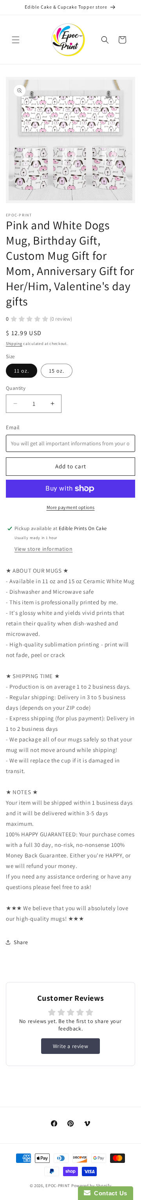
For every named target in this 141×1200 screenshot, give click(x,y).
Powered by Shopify (91, 1185)
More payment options (71, 507)
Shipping (14, 343)
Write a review (70, 1046)
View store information (43, 548)
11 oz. (21, 370)
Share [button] (21, 942)
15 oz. (56, 370)
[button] (15, 39)
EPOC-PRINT (57, 1185)
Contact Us (108, 1193)
